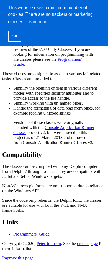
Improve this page (18, 258)
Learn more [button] (37, 21)
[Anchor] (45, 153)
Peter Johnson (49, 243)
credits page (87, 243)
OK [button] (14, 36)
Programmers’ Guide (31, 234)
